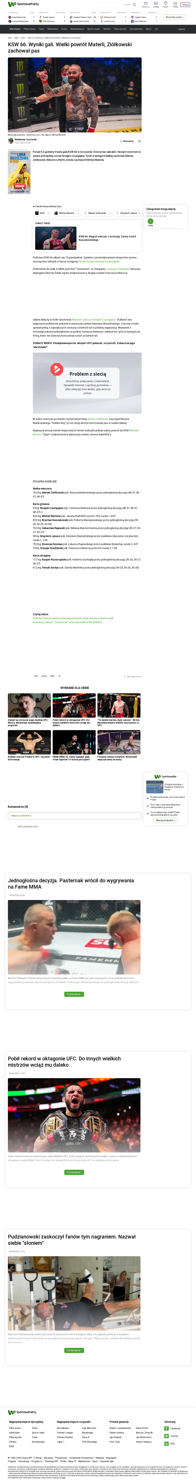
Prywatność (61, 1458)
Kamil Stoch (142, 1428)
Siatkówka (52, 29)
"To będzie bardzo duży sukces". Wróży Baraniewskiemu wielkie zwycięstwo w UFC (118, 723)
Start (10, 38)
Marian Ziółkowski (98, 418)
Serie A (85, 1437)
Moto (148, 29)
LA (156, 29)
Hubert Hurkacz (144, 1441)
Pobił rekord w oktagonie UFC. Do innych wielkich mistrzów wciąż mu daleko (71, 723)
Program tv (37, 1461)
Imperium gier (107, 1461)
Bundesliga (87, 1432)
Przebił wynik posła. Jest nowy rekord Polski (168, 798)
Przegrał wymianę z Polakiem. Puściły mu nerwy (174, 787)
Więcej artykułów (164, 820)
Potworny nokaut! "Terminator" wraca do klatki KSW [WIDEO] (67, 622)
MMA (16, 38)
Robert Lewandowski (120, 1428)
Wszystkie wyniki (174, 17)
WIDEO (106, 29)
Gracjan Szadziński (118, 268)
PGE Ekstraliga (89, 1441)
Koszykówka (136, 29)
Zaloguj (185, 5)
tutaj (63, 1478)
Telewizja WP (51, 1461)
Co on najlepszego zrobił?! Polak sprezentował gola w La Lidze (165, 813)
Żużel (64, 29)
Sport (95, 1461)
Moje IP (72, 1461)
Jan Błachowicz (144, 1437)
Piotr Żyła (115, 1441)
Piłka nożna (29, 29)
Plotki (63, 1461)
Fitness (13, 1441)
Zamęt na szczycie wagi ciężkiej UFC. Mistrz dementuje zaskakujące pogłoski (28, 723)
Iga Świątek (116, 1437)
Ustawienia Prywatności (81, 1458)
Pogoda (12, 1461)
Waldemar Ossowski (26, 139)
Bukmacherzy (77, 29)
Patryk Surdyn (86, 261)
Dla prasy (48, 1458)
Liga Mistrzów (89, 1428)
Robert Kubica (117, 1432)
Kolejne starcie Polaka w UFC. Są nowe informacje (29, 758)
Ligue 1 (60, 1441)
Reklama (99, 1458)
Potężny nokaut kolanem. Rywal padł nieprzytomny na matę (117, 758)
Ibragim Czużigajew (104, 319)
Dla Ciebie (15, 29)
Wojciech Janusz (81, 319)
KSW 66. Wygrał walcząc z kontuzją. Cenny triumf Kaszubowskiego (107, 238)
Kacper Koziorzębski (108, 261)
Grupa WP (27, 1458)
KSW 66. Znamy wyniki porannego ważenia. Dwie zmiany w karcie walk (73, 618)
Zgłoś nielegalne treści (27, 826)
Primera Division (65, 1437)
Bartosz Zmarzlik (144, 1432)
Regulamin (111, 1458)
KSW (23, 38)
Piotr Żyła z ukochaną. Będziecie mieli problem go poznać (165, 806)
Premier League (65, 1432)
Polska (44, 676)
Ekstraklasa (63, 1428)
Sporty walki (93, 29)
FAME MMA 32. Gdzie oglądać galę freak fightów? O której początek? (71, 758)
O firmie (38, 1458)
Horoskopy (23, 1461)
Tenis (41, 29)
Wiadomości (84, 1461)
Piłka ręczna (120, 29)
